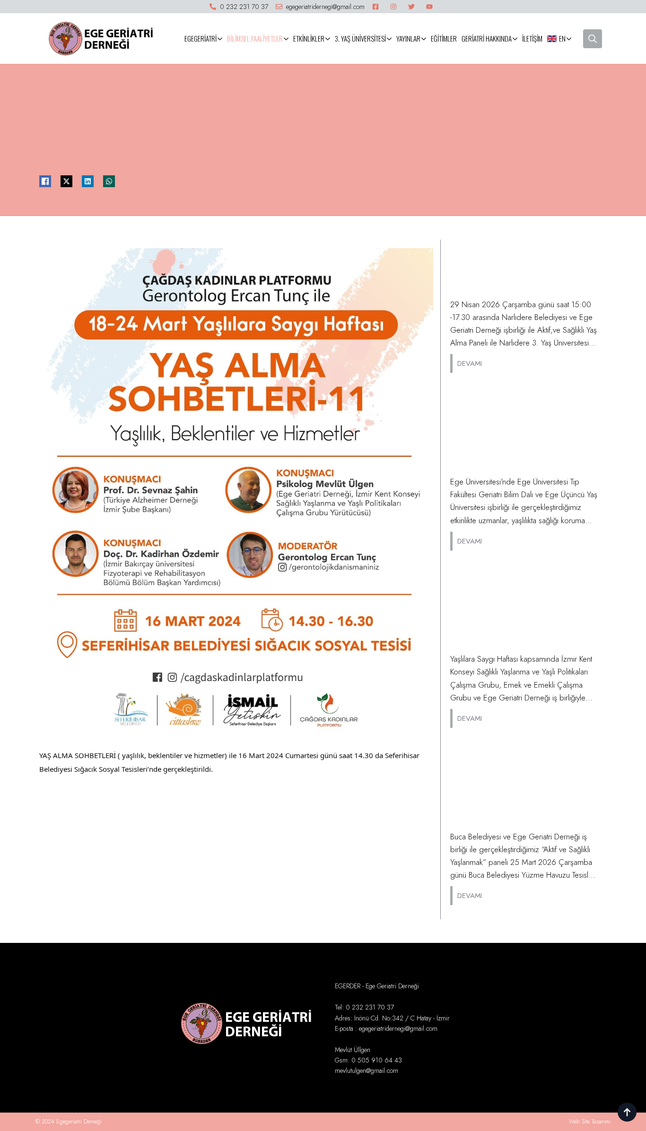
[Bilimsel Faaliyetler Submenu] (287, 38)
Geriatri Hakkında (487, 38)
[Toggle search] (592, 38)
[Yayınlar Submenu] (424, 38)
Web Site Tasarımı (590, 1121)
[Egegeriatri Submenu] (221, 38)
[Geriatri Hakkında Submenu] (516, 38)
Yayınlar (408, 38)
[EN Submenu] (570, 38)
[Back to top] (627, 1112)
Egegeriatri (200, 38)
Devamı (469, 363)
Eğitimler (444, 38)
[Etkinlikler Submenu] (328, 38)
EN (562, 38)
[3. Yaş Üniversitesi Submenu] (390, 38)
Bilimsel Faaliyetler (255, 38)
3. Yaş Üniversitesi (360, 38)
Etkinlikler (308, 38)
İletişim (532, 38)
